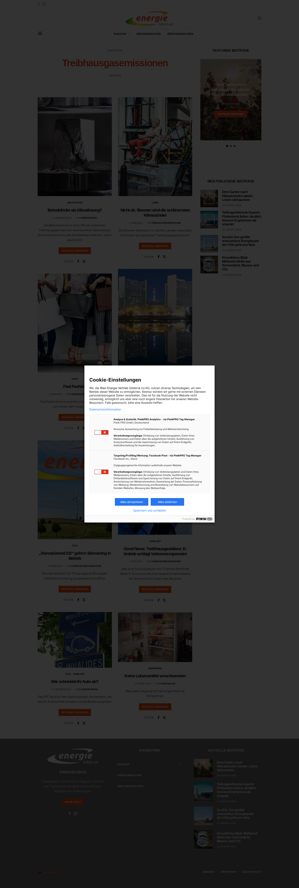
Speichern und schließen (149, 510)
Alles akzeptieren (131, 502)
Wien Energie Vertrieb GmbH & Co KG (124, 388)
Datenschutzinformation (105, 409)
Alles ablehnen (167, 502)
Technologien (180, 388)
